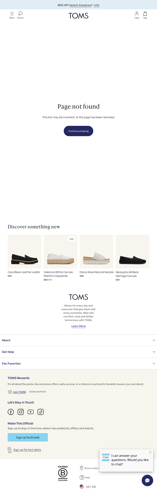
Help (87, 477)
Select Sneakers (81, 5)
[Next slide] (37, 252)
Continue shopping (78, 131)
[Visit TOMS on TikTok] (41, 412)
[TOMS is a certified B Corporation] (62, 473)
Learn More (78, 326)
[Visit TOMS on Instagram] (21, 412)
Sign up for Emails (27, 437)
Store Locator (91, 468)
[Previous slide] (12, 252)
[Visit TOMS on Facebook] (11, 412)
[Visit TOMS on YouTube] (31, 412)
